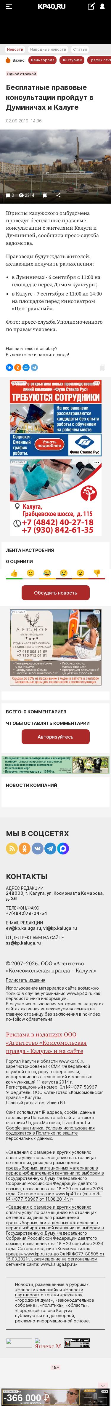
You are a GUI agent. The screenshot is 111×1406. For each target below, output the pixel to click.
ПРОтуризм (72, 60)
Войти (102, 7)
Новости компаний (31, 785)
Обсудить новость (55, 593)
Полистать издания (25, 979)
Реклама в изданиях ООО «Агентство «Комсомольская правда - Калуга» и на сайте (46, 1043)
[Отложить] (45, 195)
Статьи (80, 49)
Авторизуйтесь (55, 737)
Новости (15, 49)
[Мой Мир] (26, 367)
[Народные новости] (91, 6)
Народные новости (48, 49)
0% (14, 573)
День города (42, 60)
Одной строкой (21, 73)
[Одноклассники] (17, 367)
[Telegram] (34, 367)
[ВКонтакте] (9, 367)
